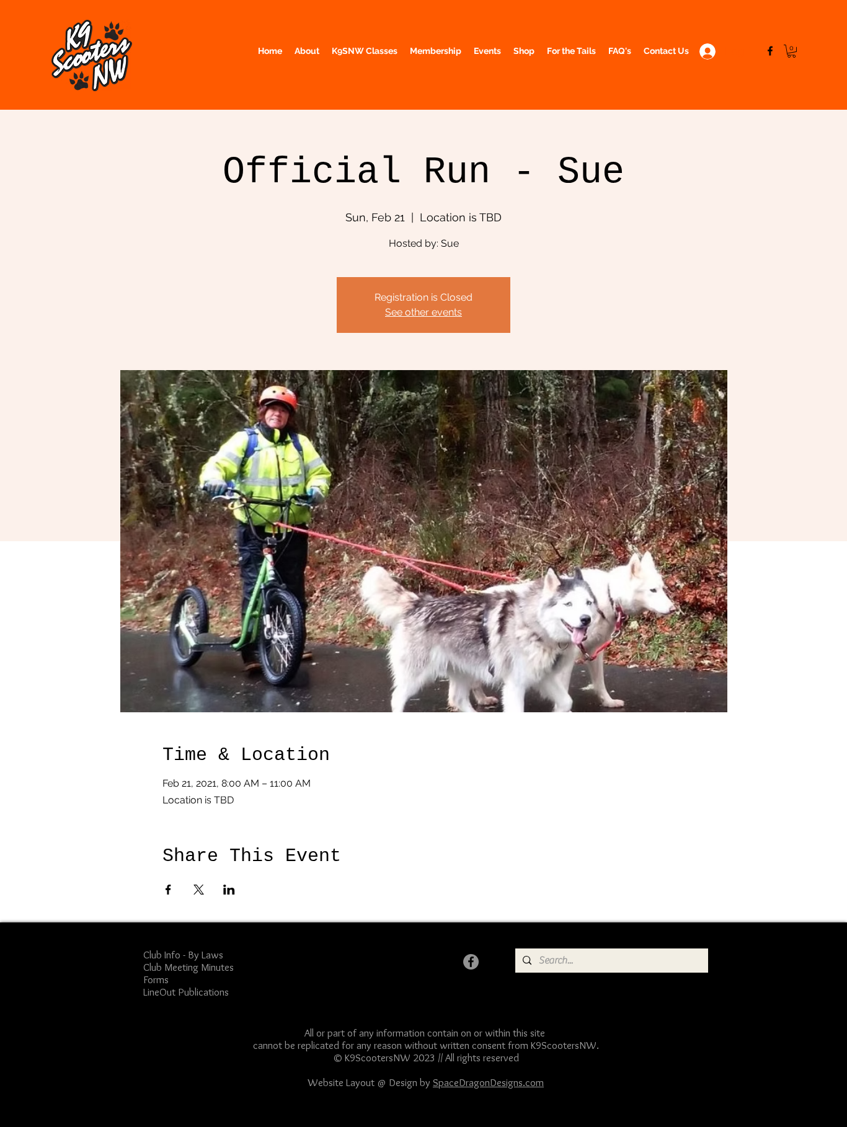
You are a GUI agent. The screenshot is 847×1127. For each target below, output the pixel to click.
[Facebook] (770, 51)
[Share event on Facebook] (168, 890)
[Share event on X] (199, 890)
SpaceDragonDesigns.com (488, 1082)
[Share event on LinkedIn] (229, 890)
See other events (423, 312)
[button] (791, 51)
